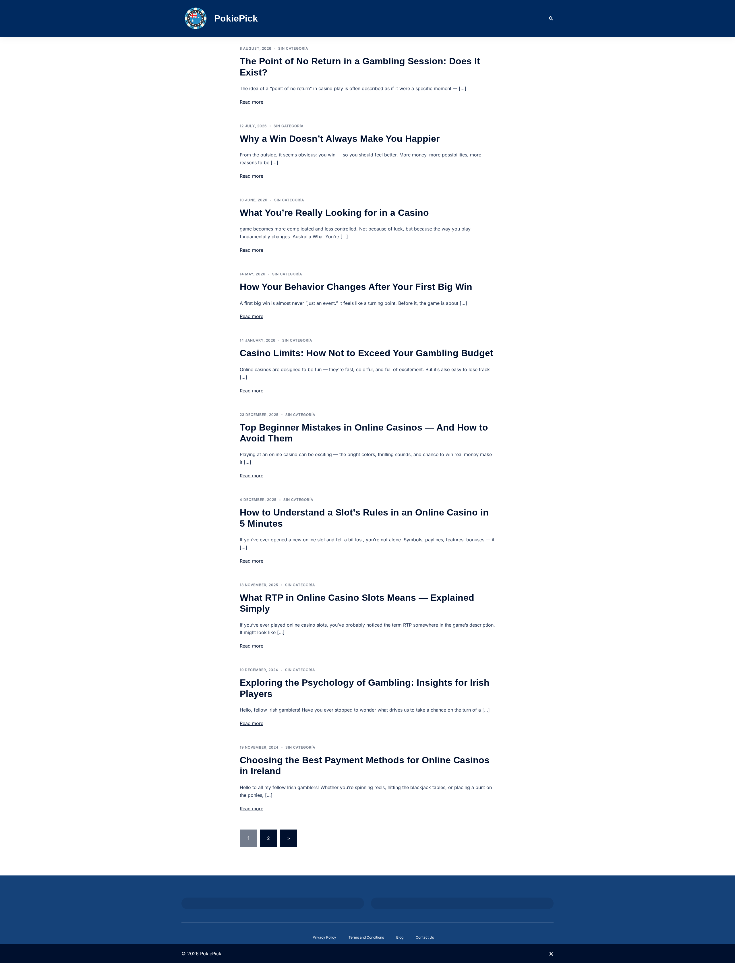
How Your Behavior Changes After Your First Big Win (356, 287)
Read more (251, 102)
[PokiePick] (195, 18)
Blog (399, 937)
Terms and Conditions (366, 937)
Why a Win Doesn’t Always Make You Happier (340, 138)
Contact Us (425, 937)
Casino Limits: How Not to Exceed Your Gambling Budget (366, 353)
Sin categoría (293, 48)
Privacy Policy (324, 937)
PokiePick (236, 18)
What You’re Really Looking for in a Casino (334, 213)
